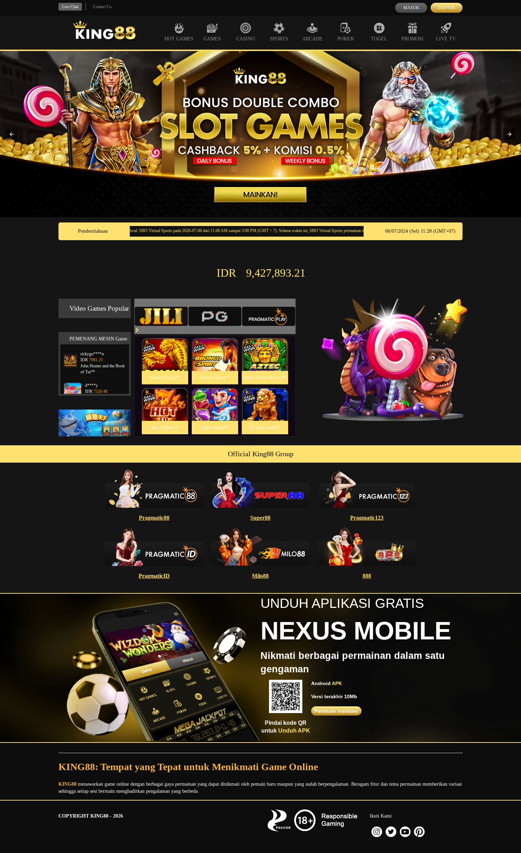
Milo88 (260, 575)
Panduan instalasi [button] (336, 711)
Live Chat (70, 6)
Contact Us (102, 6)
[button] (12, 134)
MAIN (165, 362)
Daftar (446, 7)
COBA (165, 346)
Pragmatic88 (154, 517)
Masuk (411, 7)
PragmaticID (154, 575)
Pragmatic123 (366, 517)
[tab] (161, 316)
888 (367, 575)
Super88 (260, 517)
